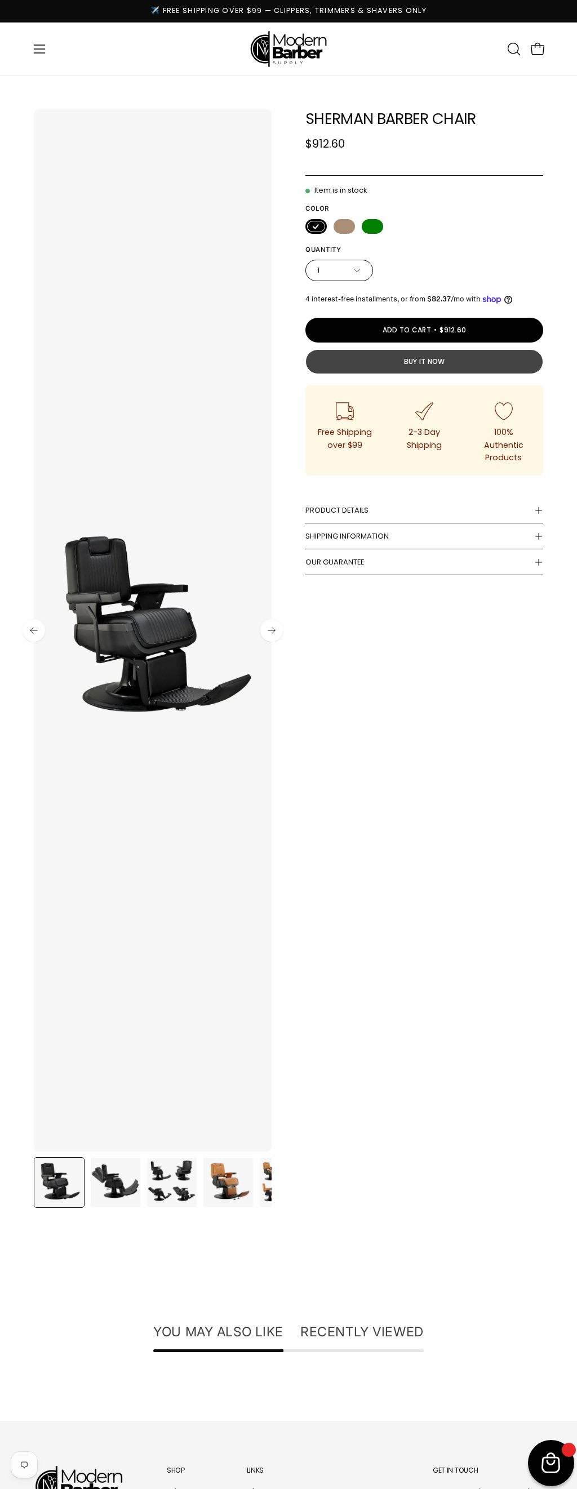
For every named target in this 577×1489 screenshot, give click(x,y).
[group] (288, 11)
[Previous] (34, 630)
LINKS (255, 1470)
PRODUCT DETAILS (337, 510)
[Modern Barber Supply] (288, 49)
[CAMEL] (344, 226)
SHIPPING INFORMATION (347, 536)
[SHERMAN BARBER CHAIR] (59, 1182)
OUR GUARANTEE (334, 562)
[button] (513, 49)
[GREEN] (372, 226)
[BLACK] (316, 226)
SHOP (176, 1470)
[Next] (271, 630)
